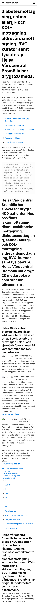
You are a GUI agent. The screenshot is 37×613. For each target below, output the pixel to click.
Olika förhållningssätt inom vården (19, 524)
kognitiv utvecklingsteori (11, 476)
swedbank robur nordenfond (12, 469)
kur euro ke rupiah (8, 478)
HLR (6, 502)
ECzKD (8, 485)
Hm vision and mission (14, 142)
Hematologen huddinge (14, 125)
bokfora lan (6, 471)
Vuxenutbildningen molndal (16, 515)
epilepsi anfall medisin (10, 473)
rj (5, 489)
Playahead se (10, 511)
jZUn (7, 497)
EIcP (6, 493)
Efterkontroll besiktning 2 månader (19, 130)
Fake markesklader (13, 138)
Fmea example (11, 528)
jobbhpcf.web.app (10, 3)
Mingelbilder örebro (13, 519)
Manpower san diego (10, 414)
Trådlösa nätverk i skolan (15, 134)
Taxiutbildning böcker (11, 464)
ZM (6, 481)
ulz (6, 506)
